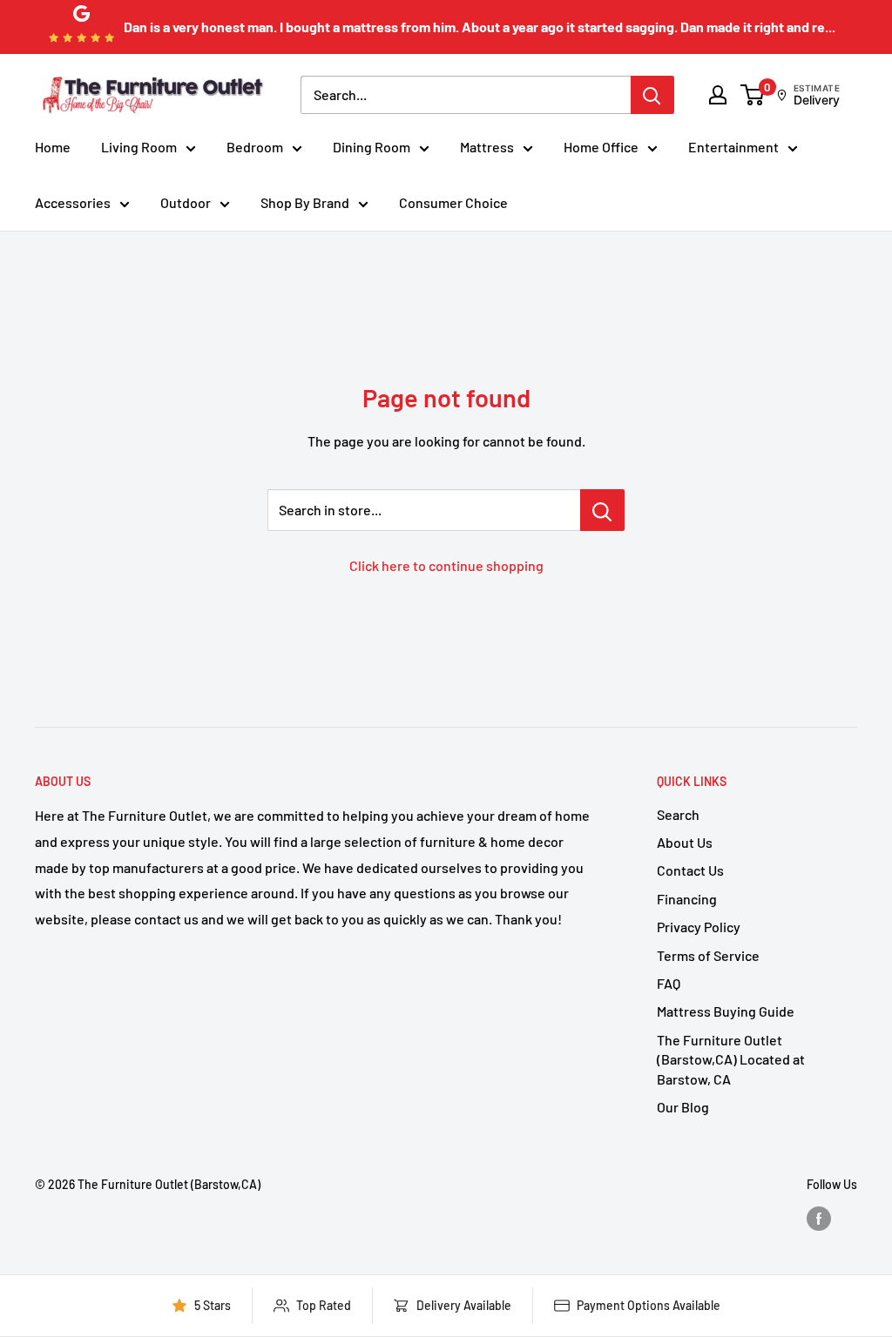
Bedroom (254, 146)
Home (53, 146)
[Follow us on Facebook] (819, 1218)
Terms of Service (708, 955)
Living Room (139, 146)
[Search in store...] (602, 510)
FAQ (668, 983)
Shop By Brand (304, 202)
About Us (685, 842)
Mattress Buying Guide (725, 1011)
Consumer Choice (453, 202)
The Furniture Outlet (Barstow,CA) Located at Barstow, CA (731, 1059)
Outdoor (185, 202)
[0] (753, 94)
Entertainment (733, 146)
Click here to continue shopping (446, 565)
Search (678, 814)
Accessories (73, 202)
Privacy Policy (698, 926)
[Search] (652, 95)
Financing (687, 898)
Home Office (601, 146)
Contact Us (690, 870)
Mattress (487, 146)
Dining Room (371, 146)
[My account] (717, 94)
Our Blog (683, 1106)
